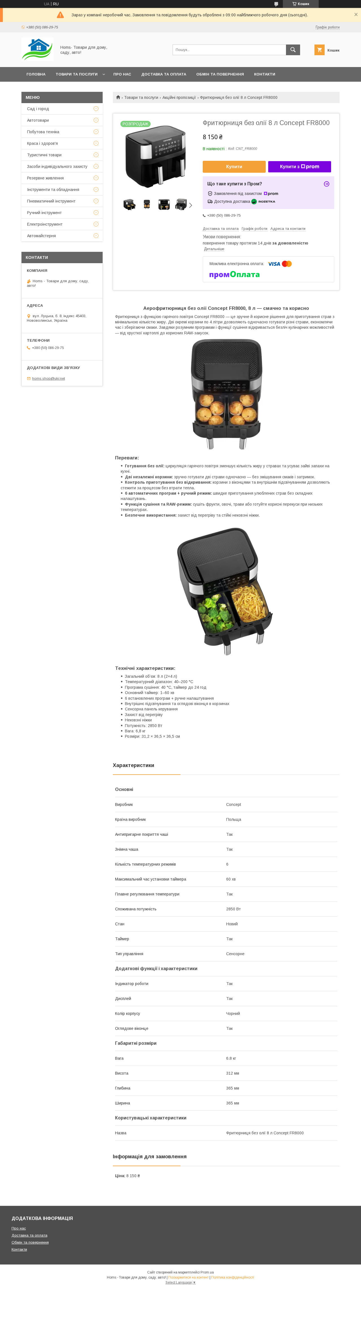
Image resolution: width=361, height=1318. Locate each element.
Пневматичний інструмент (51, 201)
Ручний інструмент (44, 212)
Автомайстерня (41, 236)
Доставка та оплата (163, 74)
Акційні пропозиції (179, 97)
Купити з (290, 166)
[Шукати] (293, 50)
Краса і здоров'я (42, 143)
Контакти (264, 74)
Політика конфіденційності (232, 1277)
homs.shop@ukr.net (48, 378)
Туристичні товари (44, 155)
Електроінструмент (45, 224)
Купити (234, 166)
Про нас (122, 74)
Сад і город (38, 108)
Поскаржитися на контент (188, 1277)
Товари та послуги (77, 74)
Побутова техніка (43, 132)
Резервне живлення (45, 178)
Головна (36, 74)
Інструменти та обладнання (53, 189)
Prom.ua (207, 1272)
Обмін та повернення (220, 74)
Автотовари (38, 120)
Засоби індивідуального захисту (57, 166)
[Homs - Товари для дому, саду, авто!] (37, 59)
